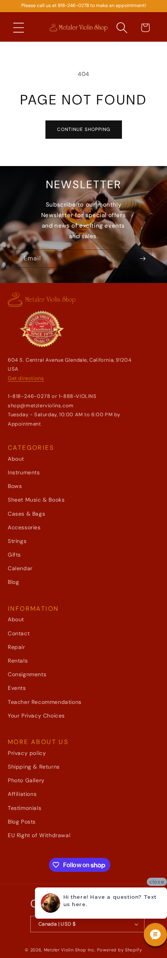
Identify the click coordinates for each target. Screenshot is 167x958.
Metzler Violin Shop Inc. (70, 950)
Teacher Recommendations (45, 701)
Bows (15, 486)
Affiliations (22, 793)
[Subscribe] (142, 258)
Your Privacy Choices (36, 715)
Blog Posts (22, 821)
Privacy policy (27, 753)
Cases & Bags (26, 513)
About (16, 458)
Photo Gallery (26, 780)
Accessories (24, 527)
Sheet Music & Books (36, 499)
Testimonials (24, 807)
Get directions (26, 378)
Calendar (20, 568)
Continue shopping (83, 129)
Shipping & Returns (34, 766)
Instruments (24, 472)
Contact (19, 633)
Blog (13, 581)
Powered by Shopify (119, 950)
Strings (17, 540)
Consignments (27, 674)
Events (17, 687)
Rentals (18, 660)
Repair (16, 646)
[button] (18, 27)
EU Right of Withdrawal (39, 835)
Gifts (14, 554)
